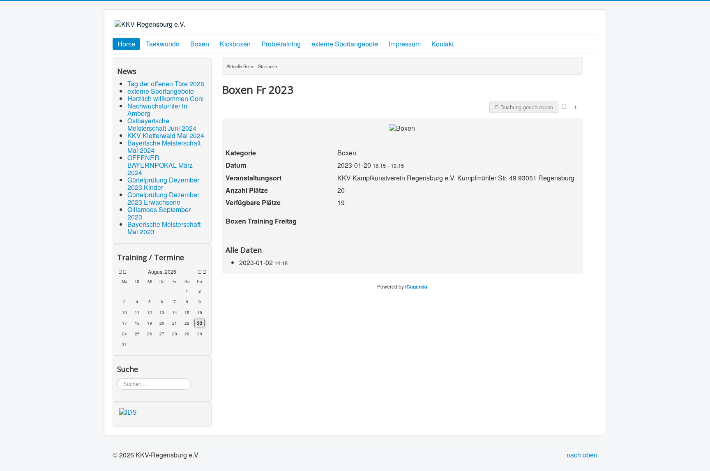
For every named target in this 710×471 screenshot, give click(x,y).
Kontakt (442, 43)
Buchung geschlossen (526, 107)
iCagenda (416, 286)
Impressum (405, 43)
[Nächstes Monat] (200, 272)
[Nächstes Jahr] (204, 272)
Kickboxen (235, 43)
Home (126, 43)
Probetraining (281, 43)
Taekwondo (163, 43)
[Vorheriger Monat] (125, 272)
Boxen (199, 43)
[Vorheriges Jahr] (119, 272)
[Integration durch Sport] (128, 411)
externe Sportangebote (344, 43)
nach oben (582, 454)
